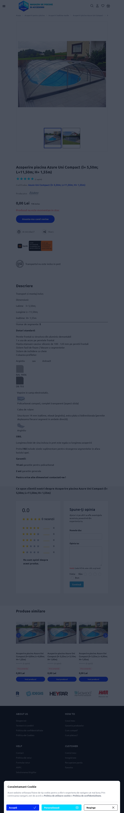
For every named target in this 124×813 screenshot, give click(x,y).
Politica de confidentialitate (87, 795)
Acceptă (13, 807)
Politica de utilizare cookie (57, 795)
